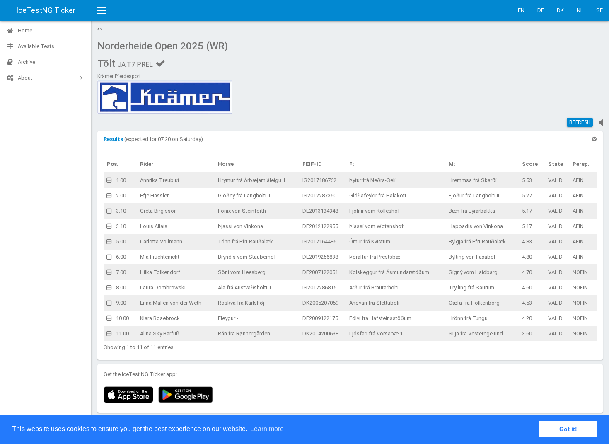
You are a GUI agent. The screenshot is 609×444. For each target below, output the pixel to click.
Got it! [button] (568, 429)
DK (560, 10)
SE (599, 10)
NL (580, 10)
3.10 (121, 211)
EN (521, 10)
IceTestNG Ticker (45, 10)
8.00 (121, 287)
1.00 (121, 180)
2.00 (121, 195)
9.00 (121, 303)
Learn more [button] (267, 428)
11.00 (122, 333)
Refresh (579, 122)
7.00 (121, 272)
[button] (114, 139)
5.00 (121, 241)
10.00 (122, 318)
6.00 (121, 257)
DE (540, 10)
